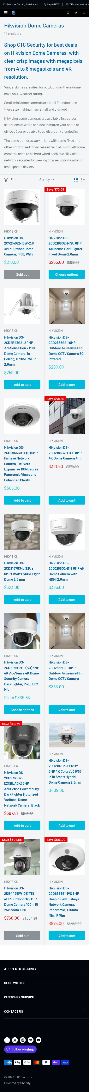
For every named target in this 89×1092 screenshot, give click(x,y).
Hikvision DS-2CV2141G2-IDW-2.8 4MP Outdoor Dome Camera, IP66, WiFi (19, 246)
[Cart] (84, 13)
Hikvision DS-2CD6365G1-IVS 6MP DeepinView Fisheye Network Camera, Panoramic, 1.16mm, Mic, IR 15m (64, 901)
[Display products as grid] (76, 179)
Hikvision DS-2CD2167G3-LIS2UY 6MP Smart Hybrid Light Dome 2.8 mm (22, 571)
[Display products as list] (83, 179)
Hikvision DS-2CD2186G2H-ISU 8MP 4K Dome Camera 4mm (66, 452)
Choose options (66, 274)
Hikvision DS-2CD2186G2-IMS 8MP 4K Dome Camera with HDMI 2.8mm (66, 571)
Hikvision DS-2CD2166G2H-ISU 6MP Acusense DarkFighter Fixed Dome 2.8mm (65, 246)
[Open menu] (6, 12)
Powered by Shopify (17, 1083)
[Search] (68, 13)
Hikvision (11, 231)
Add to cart (22, 384)
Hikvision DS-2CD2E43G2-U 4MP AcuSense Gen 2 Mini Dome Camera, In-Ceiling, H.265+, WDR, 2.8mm (20, 350)
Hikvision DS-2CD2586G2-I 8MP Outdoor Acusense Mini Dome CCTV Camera (66, 670)
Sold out (22, 274)
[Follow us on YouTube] (38, 1040)
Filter (15, 179)
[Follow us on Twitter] (15, 1040)
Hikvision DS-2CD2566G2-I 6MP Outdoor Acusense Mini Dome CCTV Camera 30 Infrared (66, 348)
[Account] (76, 13)
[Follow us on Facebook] (7, 1040)
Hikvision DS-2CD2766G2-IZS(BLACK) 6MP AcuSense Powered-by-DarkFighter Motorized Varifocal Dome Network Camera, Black (22, 788)
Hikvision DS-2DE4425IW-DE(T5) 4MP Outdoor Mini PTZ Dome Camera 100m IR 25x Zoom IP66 (21, 899)
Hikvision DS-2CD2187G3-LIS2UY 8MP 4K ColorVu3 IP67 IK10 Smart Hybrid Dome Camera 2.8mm (65, 771)
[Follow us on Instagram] (23, 1040)
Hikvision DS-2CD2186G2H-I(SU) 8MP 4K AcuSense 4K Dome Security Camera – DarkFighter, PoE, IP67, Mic (21, 675)
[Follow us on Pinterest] (31, 1040)
